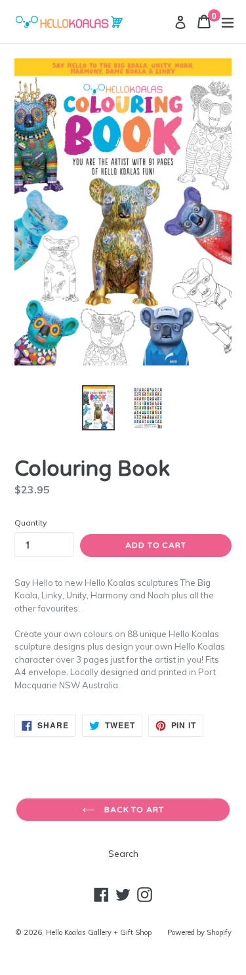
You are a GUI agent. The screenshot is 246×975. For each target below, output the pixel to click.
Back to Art (133, 809)
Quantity (30, 523)
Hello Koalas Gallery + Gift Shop (99, 932)
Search (123, 854)
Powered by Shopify (199, 932)
